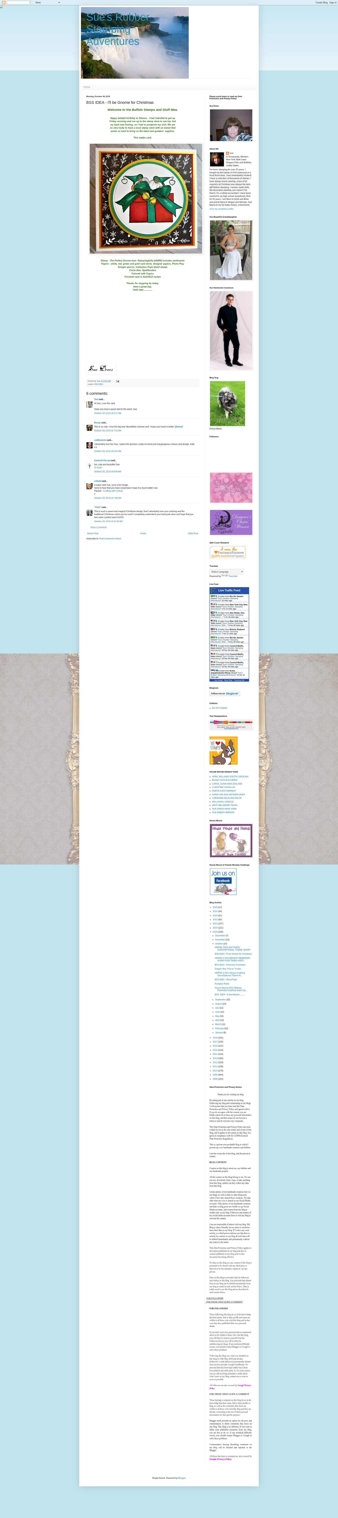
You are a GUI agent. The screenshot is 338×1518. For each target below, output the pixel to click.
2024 (215, 911)
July (217, 1008)
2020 (215, 928)
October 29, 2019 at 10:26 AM (108, 521)
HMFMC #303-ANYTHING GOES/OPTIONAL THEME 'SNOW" (233, 948)
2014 (215, 1054)
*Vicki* (97, 507)
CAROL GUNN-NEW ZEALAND (227, 784)
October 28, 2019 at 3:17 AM (107, 413)
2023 (215, 915)
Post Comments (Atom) (110, 538)
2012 (215, 1062)
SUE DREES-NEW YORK (224, 809)
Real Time (228, 680)
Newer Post (92, 533)
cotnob (97, 481)
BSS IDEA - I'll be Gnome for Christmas (233, 954)
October (219, 943)
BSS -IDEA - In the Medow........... (230, 994)
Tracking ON (239, 680)
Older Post (193, 533)
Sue (96, 399)
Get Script (218, 680)
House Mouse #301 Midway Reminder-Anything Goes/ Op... (231, 989)
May (217, 1016)
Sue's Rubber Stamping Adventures (117, 29)
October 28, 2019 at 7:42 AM (107, 430)
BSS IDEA (98, 384)
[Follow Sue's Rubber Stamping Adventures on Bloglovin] (224, 695)
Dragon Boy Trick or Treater (228, 969)
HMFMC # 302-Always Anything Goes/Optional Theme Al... (230, 974)
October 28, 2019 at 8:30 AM (107, 451)
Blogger (182, 1478)
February (219, 1028)
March (218, 1024)
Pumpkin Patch (222, 984)
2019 (215, 932)
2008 (215, 1079)
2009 (215, 1075)
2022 (215, 919)
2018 (215, 1038)
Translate (233, 576)
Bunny (97, 422)
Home (86, 86)
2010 (215, 1070)
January (219, 1032)
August (218, 1004)
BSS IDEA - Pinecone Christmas (230, 965)
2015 (215, 1050)
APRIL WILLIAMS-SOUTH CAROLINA (230, 776)
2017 (215, 1042)
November (220, 939)
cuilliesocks (100, 440)
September (220, 999)
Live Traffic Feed (229, 590)
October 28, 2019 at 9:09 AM (107, 471)
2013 (215, 1058)
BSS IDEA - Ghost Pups (226, 979)
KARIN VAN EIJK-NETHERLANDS (228, 794)
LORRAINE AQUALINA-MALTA (227, 798)
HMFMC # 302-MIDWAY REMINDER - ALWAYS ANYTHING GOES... (233, 959)
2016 (215, 1046)
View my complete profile (221, 209)
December (220, 935)
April (217, 1020)
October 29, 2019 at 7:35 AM (107, 498)
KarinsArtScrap (102, 460)
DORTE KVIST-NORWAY (224, 791)
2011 (215, 1066)
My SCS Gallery (219, 708)
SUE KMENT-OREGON (223, 812)
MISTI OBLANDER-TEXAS (224, 805)
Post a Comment (99, 527)
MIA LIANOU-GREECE (223, 802)
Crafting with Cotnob (113, 491)
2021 (215, 923)
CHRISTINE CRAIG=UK (223, 787)
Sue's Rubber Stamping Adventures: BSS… (227, 624)
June (217, 1012)
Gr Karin (98, 467)
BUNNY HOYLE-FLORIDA (224, 780)
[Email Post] (117, 381)
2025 (215, 907)
